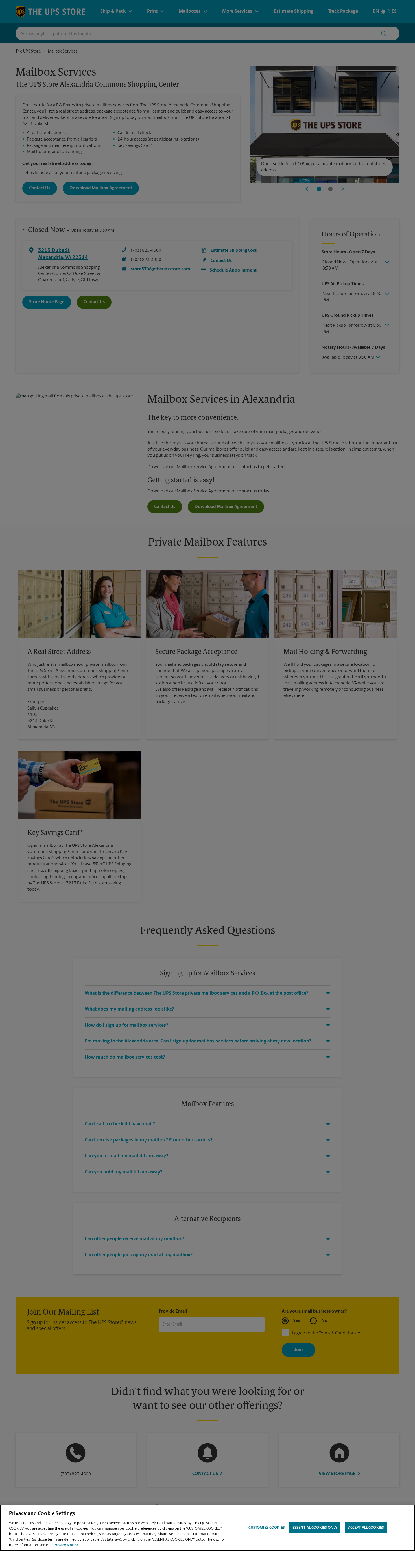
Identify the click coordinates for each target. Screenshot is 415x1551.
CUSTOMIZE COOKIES (266, 1527)
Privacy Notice (66, 1545)
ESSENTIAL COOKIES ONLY (314, 1527)
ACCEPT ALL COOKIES (366, 1527)
